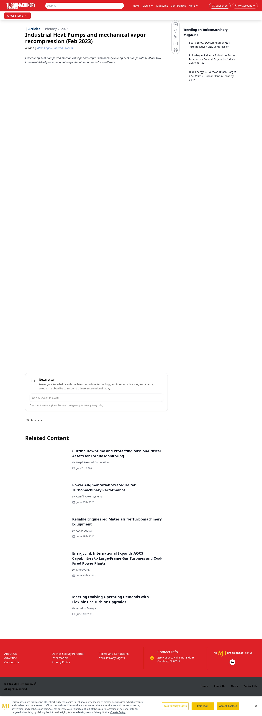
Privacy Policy (61, 662)
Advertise (10, 658)
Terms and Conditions (114, 654)
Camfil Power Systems (89, 496)
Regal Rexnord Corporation (92, 462)
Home (204, 686)
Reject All (202, 706)
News (136, 5)
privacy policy (97, 405)
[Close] (256, 706)
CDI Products (84, 530)
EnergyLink (82, 569)
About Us (10, 654)
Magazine (162, 5)
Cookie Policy (117, 712)
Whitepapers (34, 420)
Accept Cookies (228, 706)
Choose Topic (15, 15)
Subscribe (150, 397)
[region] (131, 706)
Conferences (178, 5)
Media (146, 5)
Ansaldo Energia (86, 608)
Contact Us (11, 662)
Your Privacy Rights (112, 658)
